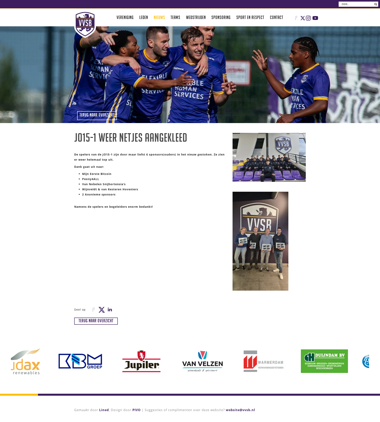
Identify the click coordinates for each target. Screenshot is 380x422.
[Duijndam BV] (281, 361)
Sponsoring (221, 17)
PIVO (136, 410)
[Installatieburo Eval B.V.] (342, 361)
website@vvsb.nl (240, 410)
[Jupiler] (98, 361)
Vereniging (125, 17)
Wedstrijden (196, 17)
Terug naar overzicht (97, 115)
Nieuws (159, 17)
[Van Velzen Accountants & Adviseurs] (159, 361)
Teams (175, 17)
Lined (104, 410)
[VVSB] (85, 24)
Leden (143, 17)
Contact (276, 17)
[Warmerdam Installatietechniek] (220, 361)
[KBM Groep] (37, 361)
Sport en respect (250, 17)
